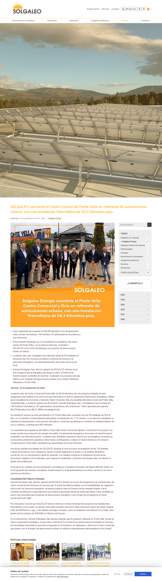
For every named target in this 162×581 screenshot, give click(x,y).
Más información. (63, 576)
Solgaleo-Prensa (54, 218)
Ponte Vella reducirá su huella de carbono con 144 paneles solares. (47, 564)
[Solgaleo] (25, 9)
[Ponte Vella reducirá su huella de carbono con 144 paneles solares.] (47, 552)
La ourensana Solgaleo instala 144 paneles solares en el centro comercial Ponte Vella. (73, 564)
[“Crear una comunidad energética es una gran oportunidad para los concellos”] (22, 552)
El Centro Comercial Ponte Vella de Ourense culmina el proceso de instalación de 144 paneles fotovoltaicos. (98, 564)
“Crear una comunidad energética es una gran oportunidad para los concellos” (20, 564)
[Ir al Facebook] (139, 9)
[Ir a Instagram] (143, 9)
